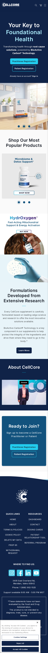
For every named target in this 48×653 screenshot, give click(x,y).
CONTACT (35, 524)
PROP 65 (13, 545)
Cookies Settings (20, 637)
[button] (44, 5)
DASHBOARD (35, 519)
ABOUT (13, 524)
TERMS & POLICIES (12, 530)
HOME (13, 519)
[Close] (37, 622)
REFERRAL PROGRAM (35, 543)
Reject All (20, 643)
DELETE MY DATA (13, 540)
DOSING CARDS (35, 530)
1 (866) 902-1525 (28, 587)
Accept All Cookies (20, 649)
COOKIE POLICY (13, 535)
